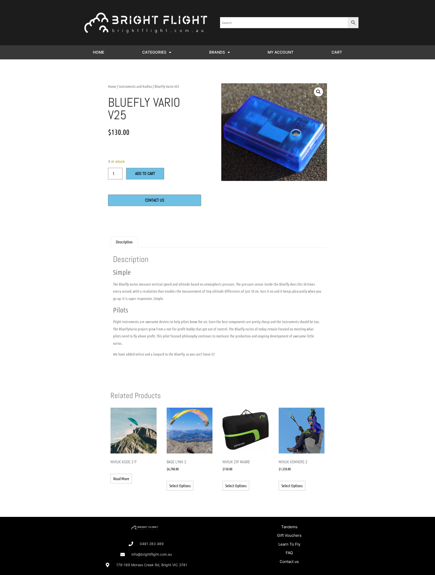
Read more (121, 478)
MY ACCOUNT (281, 52)
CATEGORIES (154, 52)
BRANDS (217, 52)
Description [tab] (124, 241)
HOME (98, 52)
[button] (318, 91)
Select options (180, 485)
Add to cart (145, 173)
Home (112, 86)
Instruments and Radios (135, 86)
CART (337, 52)
